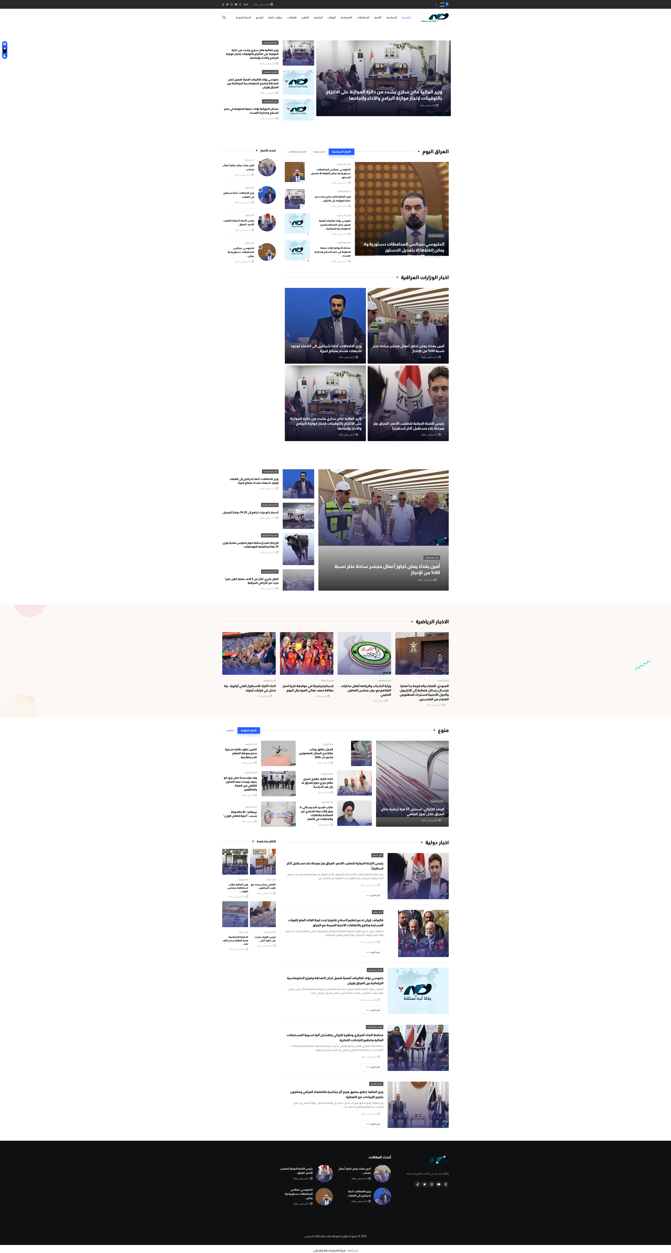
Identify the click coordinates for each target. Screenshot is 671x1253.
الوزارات (331, 17)
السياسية (391, 17)
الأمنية (377, 17)
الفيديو (259, 17)
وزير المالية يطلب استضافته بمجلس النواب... (237, 888)
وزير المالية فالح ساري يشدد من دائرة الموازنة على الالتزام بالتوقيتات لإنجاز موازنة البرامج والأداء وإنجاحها (252, 54)
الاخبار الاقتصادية (269, 505)
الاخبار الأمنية (443, 680)
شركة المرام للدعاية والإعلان (329, 1250)
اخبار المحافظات (270, 42)
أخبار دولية (250, 215)
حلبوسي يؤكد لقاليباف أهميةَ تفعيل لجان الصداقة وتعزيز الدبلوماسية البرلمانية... (335, 224)
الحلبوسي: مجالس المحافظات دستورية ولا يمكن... (241, 252)
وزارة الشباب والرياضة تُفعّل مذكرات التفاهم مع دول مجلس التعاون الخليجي (366, 690)
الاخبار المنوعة (243, 17)
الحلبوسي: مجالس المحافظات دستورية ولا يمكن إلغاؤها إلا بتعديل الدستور (331, 173)
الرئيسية (406, 17)
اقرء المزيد (375, 895)
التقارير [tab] (230, 730)
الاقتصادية (346, 17)
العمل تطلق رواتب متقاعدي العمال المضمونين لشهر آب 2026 (316, 753)
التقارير (305, 17)
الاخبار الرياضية (327, 680)
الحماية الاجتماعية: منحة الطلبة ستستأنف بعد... (235, 940)
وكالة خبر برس (313, 1236)
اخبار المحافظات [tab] (297, 151)
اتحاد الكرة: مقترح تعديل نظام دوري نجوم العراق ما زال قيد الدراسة (317, 782)
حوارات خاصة (275, 17)
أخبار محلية (249, 160)
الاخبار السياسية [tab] (341, 151)
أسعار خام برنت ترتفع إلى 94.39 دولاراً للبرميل (251, 512)
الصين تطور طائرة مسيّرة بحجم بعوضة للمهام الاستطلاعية (241, 753)
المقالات (291, 17)
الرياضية (318, 17)
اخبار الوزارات (327, 744)
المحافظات (363, 17)
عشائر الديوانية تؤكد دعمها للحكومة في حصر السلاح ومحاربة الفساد (333, 251)
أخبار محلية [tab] (319, 151)
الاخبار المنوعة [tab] (248, 730)
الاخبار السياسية (447, 83)
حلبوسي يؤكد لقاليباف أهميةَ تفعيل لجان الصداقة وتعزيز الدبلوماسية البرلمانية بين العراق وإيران (253, 83)
